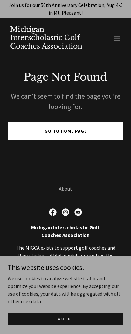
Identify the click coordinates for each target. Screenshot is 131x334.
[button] (117, 38)
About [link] (65, 189)
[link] (48, 46)
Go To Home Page (66, 131)
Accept (65, 319)
